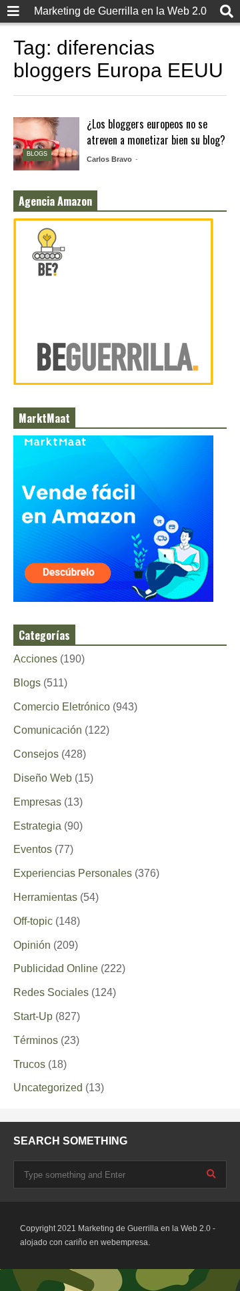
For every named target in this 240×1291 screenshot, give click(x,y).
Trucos (29, 1064)
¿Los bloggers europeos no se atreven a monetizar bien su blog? (156, 132)
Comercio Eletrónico (61, 706)
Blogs (37, 153)
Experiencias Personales (72, 873)
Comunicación (47, 730)
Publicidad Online (55, 968)
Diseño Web (42, 778)
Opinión (32, 945)
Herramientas (45, 897)
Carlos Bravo (109, 159)
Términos (35, 1040)
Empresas (37, 802)
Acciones (35, 658)
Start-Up (33, 1016)
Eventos (32, 849)
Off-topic (33, 921)
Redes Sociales (51, 992)
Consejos (36, 754)
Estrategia (37, 826)
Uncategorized (48, 1087)
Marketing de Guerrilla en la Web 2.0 (120, 11)
